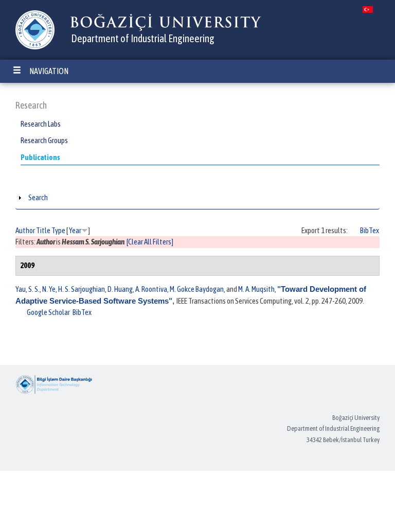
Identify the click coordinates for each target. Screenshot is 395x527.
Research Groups (44, 140)
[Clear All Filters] (150, 241)
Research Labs (41, 123)
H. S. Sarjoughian (81, 289)
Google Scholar (48, 312)
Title (43, 230)
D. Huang (120, 289)
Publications (40, 157)
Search (38, 197)
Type (58, 230)
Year (75, 230)
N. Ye (49, 289)
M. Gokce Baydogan (197, 289)
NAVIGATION (48, 71)
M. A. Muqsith (256, 289)
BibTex (369, 230)
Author (25, 230)
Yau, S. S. (27, 289)
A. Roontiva (151, 289)
